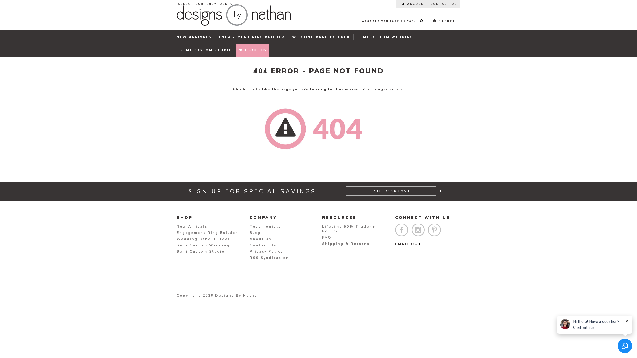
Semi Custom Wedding (385, 37)
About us (255, 50)
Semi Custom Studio (206, 50)
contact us (443, 4)
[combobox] (389, 21)
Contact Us (263, 245)
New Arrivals (194, 37)
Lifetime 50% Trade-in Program (349, 229)
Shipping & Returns (346, 243)
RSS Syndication (269, 257)
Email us (406, 244)
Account (417, 4)
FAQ (327, 237)
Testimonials (265, 226)
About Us (260, 239)
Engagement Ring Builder (252, 37)
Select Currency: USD (204, 4)
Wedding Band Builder (321, 37)
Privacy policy (266, 251)
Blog (255, 232)
